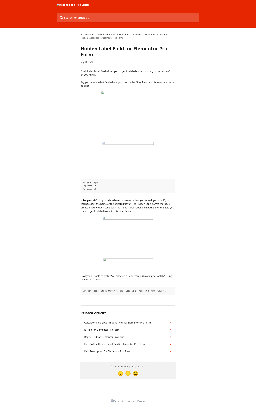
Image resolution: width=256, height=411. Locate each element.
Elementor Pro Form (155, 34)
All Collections (88, 34)
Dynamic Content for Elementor (113, 34)
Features (137, 34)
